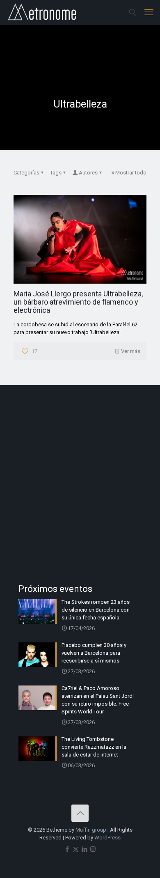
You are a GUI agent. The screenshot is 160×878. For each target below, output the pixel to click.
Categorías (26, 173)
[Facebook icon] (67, 849)
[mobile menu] (149, 12)
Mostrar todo (130, 173)
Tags (56, 173)
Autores (88, 173)
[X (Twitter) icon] (76, 849)
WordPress (107, 837)
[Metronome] (43, 12)
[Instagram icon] (93, 849)
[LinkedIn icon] (84, 849)
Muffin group (90, 830)
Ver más (130, 351)
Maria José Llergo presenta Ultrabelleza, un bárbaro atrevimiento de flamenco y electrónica (78, 301)
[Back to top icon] (80, 813)
